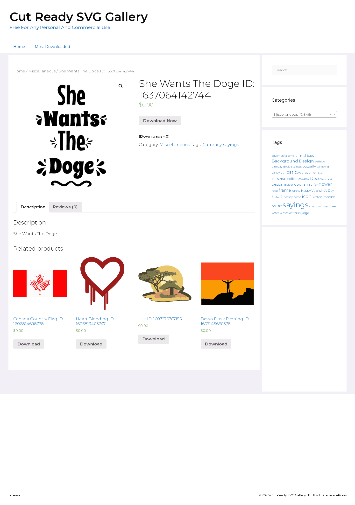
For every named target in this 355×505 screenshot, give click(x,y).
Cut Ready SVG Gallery (79, 16)
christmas (279, 179)
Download (28, 344)
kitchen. (317, 197)
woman (295, 213)
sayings (231, 144)
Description (33, 206)
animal (301, 155)
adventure (278, 155)
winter (284, 213)
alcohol (290, 155)
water (275, 213)
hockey (288, 197)
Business (296, 166)
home (297, 197)
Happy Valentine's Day (317, 190)
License (14, 495)
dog (297, 184)
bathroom (321, 161)
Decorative (321, 178)
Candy (276, 172)
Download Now (160, 120)
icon (307, 196)
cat (290, 172)
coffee (292, 179)
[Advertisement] (304, 309)
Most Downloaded (52, 46)
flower (325, 184)
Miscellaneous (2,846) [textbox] (303, 114)
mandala (329, 197)
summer (323, 206)
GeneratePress (335, 495)
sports (313, 206)
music (277, 206)
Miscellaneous (42, 71)
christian (318, 172)
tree (332, 206)
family (307, 184)
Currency (211, 144)
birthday (277, 166)
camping (323, 166)
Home (19, 46)
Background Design (293, 161)
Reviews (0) (65, 206)
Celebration (303, 172)
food (275, 190)
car (283, 172)
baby (310, 155)
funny (296, 190)
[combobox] (304, 114)
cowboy (303, 179)
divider (288, 184)
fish (315, 184)
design (277, 184)
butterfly (309, 166)
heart (277, 196)
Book (286, 166)
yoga (305, 213)
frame (285, 190)
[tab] (33, 207)
